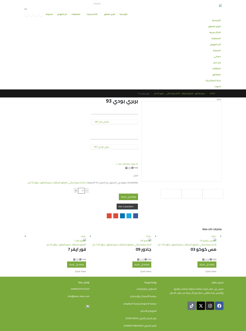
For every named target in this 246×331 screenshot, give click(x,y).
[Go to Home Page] (221, 93)
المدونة (49, 14)
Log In (218, 86)
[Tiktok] (26, 14)
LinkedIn (122, 215)
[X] (36, 14)
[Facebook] (41, 14)
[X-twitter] (201, 306)
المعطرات (75, 14)
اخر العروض (62, 14)
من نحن (217, 62)
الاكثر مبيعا (92, 14)
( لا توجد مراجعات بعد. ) (127, 164)
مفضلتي (216, 74)
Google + (115, 215)
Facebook (135, 215)
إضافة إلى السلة (128, 197)
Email (109, 215)
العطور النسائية (60, 182)
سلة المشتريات (213, 80)
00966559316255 (80, 289)
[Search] (31, 3)
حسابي (217, 56)
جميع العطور (46, 182)
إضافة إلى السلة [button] (206, 264)
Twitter (129, 215)
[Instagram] (31, 14)
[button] (27, 31)
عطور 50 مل (33, 182)
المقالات (216, 68)
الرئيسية (123, 14)
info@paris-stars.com (79, 296)
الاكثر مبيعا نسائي (76, 182)
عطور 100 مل (164, 244)
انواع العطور (109, 14)
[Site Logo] (209, 8)
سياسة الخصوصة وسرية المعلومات (139, 303)
